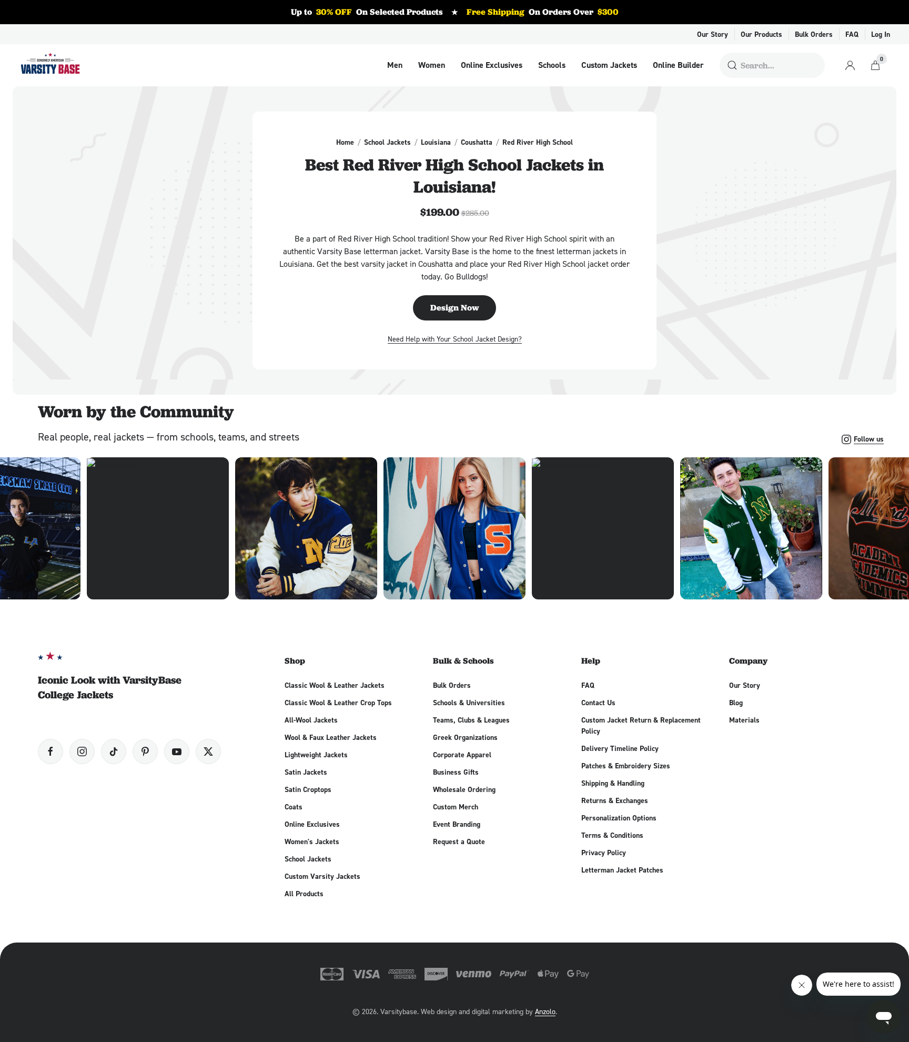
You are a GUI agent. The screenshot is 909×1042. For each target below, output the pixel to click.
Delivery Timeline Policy (620, 748)
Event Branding (456, 824)
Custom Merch (455, 806)
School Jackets (387, 142)
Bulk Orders (814, 34)
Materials (744, 720)
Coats (293, 806)
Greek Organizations (465, 737)
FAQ (851, 34)
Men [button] (394, 65)
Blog (736, 702)
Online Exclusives (491, 65)
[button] (306, 528)
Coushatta (476, 142)
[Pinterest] (145, 751)
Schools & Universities (469, 702)
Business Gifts (456, 772)
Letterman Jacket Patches (622, 870)
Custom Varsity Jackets (322, 876)
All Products (304, 893)
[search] (732, 65)
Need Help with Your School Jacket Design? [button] (455, 338)
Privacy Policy (603, 852)
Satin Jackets (306, 772)
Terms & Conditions (612, 835)
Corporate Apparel (462, 754)
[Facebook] (50, 751)
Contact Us (598, 702)
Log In (880, 34)
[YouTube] (176, 751)
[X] (208, 751)
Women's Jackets (312, 841)
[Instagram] (82, 751)
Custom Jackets (609, 65)
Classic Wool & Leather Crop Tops (338, 702)
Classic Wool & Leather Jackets (335, 685)
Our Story (712, 34)
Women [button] (431, 65)
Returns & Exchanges (614, 800)
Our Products (761, 34)
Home (345, 142)
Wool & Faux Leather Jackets (331, 737)
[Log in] (850, 65)
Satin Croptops (308, 789)
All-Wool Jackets (311, 720)
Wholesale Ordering (464, 789)
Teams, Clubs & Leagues (471, 720)
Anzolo (545, 1011)
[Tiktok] (113, 751)
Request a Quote (459, 841)
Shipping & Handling (612, 783)
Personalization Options (618, 818)
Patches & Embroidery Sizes (625, 765)
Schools (551, 65)
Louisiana (436, 142)
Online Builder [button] (678, 65)
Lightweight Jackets (316, 754)
